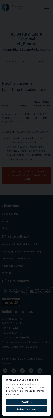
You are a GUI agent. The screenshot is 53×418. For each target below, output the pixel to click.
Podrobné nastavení (26, 409)
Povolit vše (26, 402)
